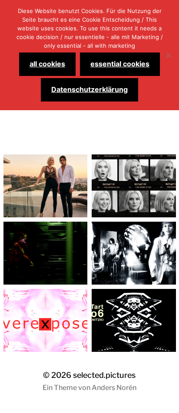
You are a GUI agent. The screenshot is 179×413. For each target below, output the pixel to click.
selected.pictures (104, 375)
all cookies (47, 63)
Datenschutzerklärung (89, 89)
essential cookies (119, 63)
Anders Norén (114, 388)
